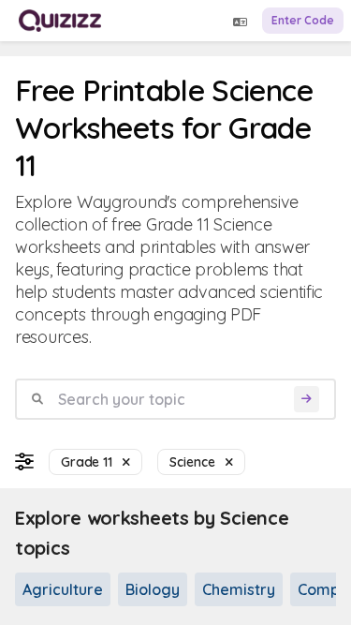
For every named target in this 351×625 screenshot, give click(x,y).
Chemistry (238, 589)
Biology (152, 589)
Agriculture (62, 589)
